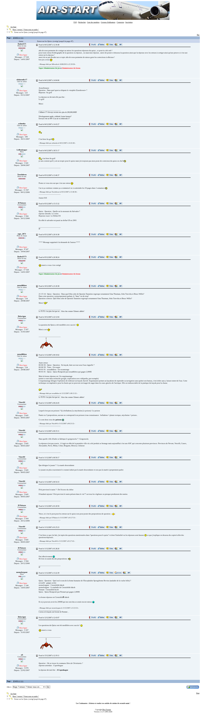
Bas (198, 35)
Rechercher (82, 22)
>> (19, 38)
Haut (197, 693)
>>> (21, 38)
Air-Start (13, 27)
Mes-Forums (106, 710)
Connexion (120, 22)
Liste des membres (93, 22)
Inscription (129, 22)
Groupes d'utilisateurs (108, 22)
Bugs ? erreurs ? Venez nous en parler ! (26, 30)
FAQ (75, 22)
